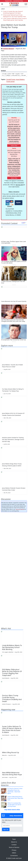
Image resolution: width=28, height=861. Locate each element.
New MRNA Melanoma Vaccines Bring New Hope (12, 773)
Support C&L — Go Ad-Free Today (14, 1)
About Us (14, 842)
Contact (14, 845)
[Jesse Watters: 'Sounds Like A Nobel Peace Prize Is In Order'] (14, 355)
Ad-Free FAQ (19, 185)
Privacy (14, 850)
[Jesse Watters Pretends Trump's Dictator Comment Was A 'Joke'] (14, 478)
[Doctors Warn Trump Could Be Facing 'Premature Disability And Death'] (12, 687)
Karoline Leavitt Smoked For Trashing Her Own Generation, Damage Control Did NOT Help (13, 439)
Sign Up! (5, 829)
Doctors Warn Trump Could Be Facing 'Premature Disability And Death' (12, 698)
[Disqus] (14, 567)
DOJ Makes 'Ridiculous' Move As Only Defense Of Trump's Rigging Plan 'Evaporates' (12, 672)
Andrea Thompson (6, 704)
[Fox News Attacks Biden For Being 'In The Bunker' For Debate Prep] (14, 379)
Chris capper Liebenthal (7, 652)
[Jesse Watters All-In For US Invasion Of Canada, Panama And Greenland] (14, 404)
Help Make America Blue (12, 810)
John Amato (5, 777)
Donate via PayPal (18, 202)
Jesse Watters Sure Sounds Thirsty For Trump (13, 26)
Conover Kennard (8, 48)
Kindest (9, 206)
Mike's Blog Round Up (10, 752)
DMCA (14, 853)
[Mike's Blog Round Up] (12, 744)
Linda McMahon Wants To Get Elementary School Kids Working (12, 647)
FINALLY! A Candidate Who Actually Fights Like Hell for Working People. (14, 804)
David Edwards (5, 678)
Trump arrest (10, 81)
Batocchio (4, 755)
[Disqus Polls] (14, 531)
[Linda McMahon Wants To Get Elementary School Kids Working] (12, 637)
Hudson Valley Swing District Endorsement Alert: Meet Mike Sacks (15, 798)
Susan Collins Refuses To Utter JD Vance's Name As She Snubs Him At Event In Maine (12, 729)
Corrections (14, 855)
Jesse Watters (20, 79)
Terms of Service (20, 509)
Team (14, 839)
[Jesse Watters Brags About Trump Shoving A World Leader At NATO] (14, 454)
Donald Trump (10, 79)
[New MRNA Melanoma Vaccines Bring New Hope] (12, 764)
